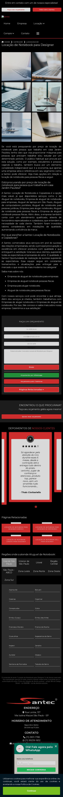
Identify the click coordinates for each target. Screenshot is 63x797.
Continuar (31, 791)
